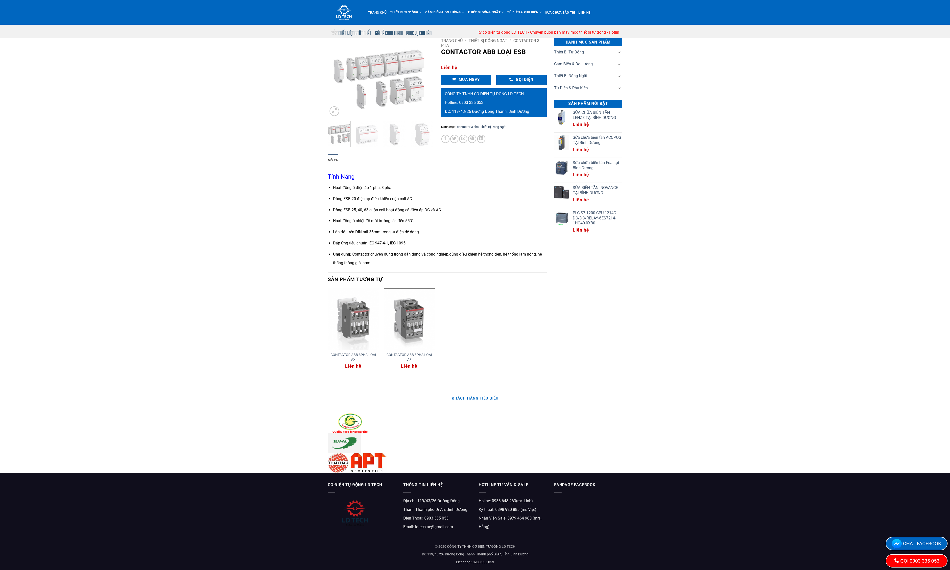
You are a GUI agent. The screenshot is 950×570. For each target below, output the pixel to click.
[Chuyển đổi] (619, 52)
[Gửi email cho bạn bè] (463, 139)
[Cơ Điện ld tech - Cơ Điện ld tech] (344, 12)
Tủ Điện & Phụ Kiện (522, 12)
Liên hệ (584, 12)
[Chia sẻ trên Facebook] (445, 139)
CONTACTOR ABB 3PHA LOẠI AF (409, 357)
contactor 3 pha (468, 127)
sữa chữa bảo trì (560, 12)
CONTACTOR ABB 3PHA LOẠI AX (353, 357)
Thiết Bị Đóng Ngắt (484, 12)
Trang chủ (377, 12)
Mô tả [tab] (333, 160)
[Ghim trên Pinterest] (472, 139)
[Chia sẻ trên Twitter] (454, 139)
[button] (334, 111)
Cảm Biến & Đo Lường (443, 12)
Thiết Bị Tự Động (404, 12)
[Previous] (336, 78)
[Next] (425, 78)
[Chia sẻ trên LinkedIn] (481, 139)
